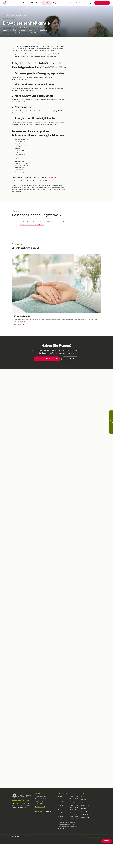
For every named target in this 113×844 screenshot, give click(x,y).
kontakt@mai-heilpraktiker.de (43, 811)
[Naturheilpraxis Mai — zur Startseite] (10, 3)
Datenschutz (97, 837)
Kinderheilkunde (22, 316)
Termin (72, 3)
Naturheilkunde (46, 3)
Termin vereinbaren (102, 3)
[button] (111, 422)
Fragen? (107, 841)
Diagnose (55, 3)
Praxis (38, 3)
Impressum (90, 837)
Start (24, 3)
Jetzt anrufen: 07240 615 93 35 (47, 359)
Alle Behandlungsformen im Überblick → (32, 225)
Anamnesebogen (87, 3)
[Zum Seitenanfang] (4, 840)
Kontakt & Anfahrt (70, 359)
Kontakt (78, 3)
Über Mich (31, 3)
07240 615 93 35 (40, 807)
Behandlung (64, 3)
